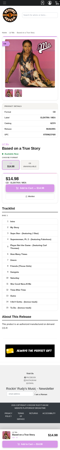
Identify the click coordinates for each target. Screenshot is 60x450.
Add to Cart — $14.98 (32, 188)
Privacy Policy (8, 414)
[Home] (10, 15)
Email (31, 383)
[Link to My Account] (50, 3)
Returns (33, 413)
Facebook (31, 377)
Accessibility (49, 413)
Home (4, 33)
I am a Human (41, 394)
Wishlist (31, 196)
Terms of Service (21, 416)
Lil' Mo (11, 33)
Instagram (31, 380)
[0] (57, 3)
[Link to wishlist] (43, 3)
